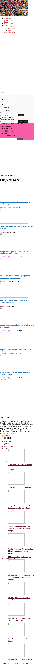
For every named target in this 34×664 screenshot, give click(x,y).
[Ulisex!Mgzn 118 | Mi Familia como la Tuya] (16, 594)
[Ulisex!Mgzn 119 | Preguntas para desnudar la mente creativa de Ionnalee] (16, 572)
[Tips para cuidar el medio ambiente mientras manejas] (14, 297)
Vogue (9, 30)
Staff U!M (3, 232)
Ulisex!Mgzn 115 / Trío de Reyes (20, 659)
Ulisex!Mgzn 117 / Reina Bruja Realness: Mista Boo (19, 619)
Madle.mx (25, 663)
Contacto (6, 104)
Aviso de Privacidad (10, 101)
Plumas (6, 22)
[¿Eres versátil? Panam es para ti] (16, 484)
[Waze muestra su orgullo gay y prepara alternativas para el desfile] (14, 272)
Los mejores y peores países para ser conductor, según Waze (14, 252)
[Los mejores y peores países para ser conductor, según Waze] (14, 248)
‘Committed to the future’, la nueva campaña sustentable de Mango (19, 528)
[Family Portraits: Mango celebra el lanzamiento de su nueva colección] (16, 546)
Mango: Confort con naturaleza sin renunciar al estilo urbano (20, 507)
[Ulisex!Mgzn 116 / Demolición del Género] (16, 635)
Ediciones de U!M (9, 32)
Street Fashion (12, 27)
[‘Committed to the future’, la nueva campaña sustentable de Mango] (16, 523)
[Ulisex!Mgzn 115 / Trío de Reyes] (16, 656)
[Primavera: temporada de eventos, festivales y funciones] (14, 321)
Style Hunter (11, 28)
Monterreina (7, 18)
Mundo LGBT (8, 20)
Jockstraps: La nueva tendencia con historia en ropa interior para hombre (20, 467)
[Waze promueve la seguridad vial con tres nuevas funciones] (14, 369)
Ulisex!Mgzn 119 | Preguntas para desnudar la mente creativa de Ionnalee (21, 577)
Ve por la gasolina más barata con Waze (15, 350)
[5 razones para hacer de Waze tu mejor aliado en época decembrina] (14, 198)
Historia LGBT (8, 23)
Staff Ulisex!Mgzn (5, 207)
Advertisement (8, 103)
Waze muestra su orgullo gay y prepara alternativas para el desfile (15, 277)
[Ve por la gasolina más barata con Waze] (14, 346)
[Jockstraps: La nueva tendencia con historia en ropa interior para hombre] (16, 461)
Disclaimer (7, 99)
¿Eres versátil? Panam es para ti (20, 487)
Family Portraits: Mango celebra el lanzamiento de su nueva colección (20, 551)
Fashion (6, 25)
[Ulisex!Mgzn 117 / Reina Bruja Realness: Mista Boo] (16, 615)
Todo (9, 557)
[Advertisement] (17, 157)
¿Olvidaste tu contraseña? (7, 117)
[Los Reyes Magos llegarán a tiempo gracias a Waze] (14, 223)
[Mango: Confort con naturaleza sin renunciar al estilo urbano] (16, 502)
